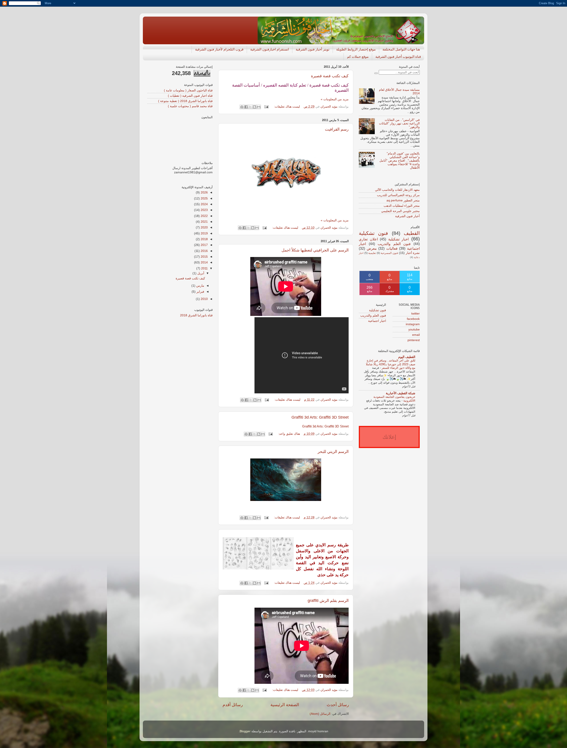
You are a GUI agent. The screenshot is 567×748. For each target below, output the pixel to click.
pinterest (414, 340)
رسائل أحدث (338, 704)
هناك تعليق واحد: (288, 433)
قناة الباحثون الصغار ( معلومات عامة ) (188, 90)
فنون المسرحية (389, 253)
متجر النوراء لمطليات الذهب (402, 205)
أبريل (200, 273)
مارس (199, 285)
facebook (413, 319)
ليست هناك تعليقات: (286, 106)
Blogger (245, 731)
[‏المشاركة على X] (250, 107)
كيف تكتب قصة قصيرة (330, 76)
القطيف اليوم (406, 357)
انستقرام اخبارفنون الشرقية (269, 49)
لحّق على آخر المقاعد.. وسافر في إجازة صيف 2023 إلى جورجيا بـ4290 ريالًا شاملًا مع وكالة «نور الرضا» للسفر (390, 364)
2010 (204, 299)
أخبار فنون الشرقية (407, 216)
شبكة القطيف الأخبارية (400, 393)
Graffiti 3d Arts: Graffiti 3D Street (320, 417)
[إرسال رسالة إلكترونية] (267, 106)
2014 (204, 262)
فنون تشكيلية (373, 233)
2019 (204, 233)
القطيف (412, 233)
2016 (204, 251)
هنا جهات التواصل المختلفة (401, 49)
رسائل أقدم (233, 704)
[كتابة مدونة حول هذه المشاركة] (254, 107)
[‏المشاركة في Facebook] (246, 107)
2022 (204, 216)
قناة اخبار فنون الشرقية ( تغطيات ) (190, 95)
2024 (204, 204)
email (416, 334)
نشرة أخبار (413, 253)
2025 (204, 198)
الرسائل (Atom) (320, 713)
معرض (372, 248)
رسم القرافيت (337, 129)
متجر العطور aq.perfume (403, 200)
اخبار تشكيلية (398, 239)
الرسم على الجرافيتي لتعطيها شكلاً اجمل (315, 250)
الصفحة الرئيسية (284, 704)
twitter (415, 313)
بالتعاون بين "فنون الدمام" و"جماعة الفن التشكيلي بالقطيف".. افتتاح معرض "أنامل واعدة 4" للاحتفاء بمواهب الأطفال (399, 161)
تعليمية (372, 253)
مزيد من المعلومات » (335, 99)
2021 (204, 221)
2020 (204, 227)
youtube (414, 329)
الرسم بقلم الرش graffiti (328, 600)
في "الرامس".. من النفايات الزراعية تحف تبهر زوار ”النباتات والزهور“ (399, 123)
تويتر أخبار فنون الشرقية (312, 49)
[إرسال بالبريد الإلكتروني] (258, 107)
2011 (204, 268)
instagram (413, 324)
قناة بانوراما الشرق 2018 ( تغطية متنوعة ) (185, 101)
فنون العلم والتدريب (394, 244)
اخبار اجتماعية (377, 321)
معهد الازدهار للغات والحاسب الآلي (397, 189)
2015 (204, 256)
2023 (204, 210)
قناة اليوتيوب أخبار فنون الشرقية (398, 56)
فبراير (200, 291)
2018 (204, 239)
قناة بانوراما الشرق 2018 (196, 315)
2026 (204, 192)
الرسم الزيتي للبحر (333, 451)
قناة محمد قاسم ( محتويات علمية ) (190, 106)
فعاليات (392, 248)
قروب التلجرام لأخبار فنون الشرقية (219, 49)
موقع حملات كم (358, 56)
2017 (204, 245)
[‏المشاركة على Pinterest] (242, 107)
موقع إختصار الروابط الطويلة (356, 49)
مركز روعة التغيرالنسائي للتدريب (398, 195)
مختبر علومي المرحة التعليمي (400, 211)
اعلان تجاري (368, 239)
